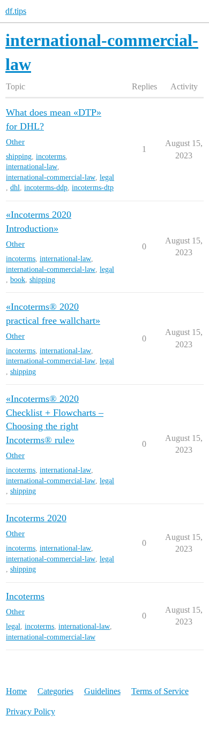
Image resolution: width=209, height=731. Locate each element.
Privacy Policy (30, 711)
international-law (31, 167)
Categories (55, 691)
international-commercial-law (50, 177)
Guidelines (102, 691)
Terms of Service (160, 691)
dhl (15, 188)
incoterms (50, 157)
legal (107, 177)
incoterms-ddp (46, 188)
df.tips (15, 11)
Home (16, 691)
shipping (19, 157)
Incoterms (25, 596)
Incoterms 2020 (36, 518)
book (17, 280)
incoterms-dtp (93, 188)
